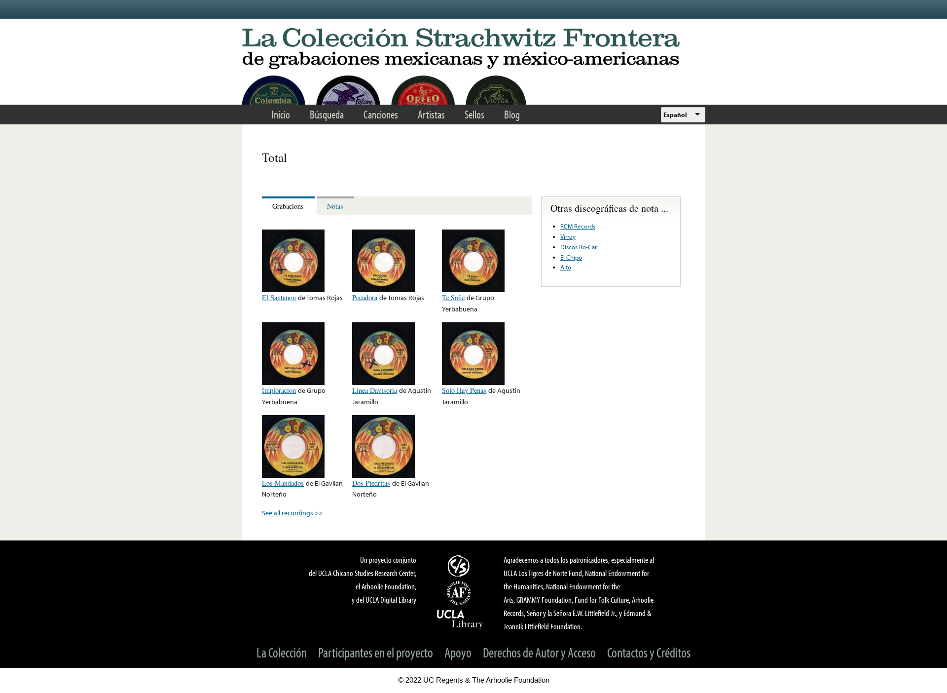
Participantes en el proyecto (375, 652)
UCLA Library (460, 619)
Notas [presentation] (335, 206)
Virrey (568, 236)
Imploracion (279, 390)
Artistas (431, 114)
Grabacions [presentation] (288, 206)
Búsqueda (327, 114)
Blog (512, 114)
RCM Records (577, 226)
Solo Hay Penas (464, 390)
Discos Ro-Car (578, 247)
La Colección (281, 652)
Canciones (381, 114)
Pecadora (364, 297)
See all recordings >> (292, 512)
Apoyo (458, 652)
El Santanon (279, 297)
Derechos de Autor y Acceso (539, 652)
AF (460, 592)
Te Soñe (453, 297)
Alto (565, 267)
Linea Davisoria (374, 390)
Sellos (474, 114)
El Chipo (571, 257)
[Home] (473, 49)
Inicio (280, 114)
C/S (460, 565)
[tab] (289, 205)
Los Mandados (283, 483)
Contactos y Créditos (649, 652)
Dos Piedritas (371, 483)
